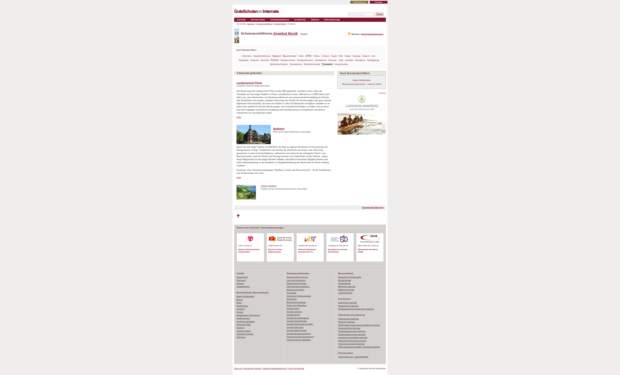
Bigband (276, 56)
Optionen (315, 20)
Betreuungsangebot (295, 290)
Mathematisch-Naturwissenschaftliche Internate (359, 325)
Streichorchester (312, 64)
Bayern (240, 300)
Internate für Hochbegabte (349, 277)
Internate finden (258, 20)
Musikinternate (344, 280)
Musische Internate (346, 322)
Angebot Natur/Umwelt (296, 330)
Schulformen (300, 20)
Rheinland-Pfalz (244, 325)
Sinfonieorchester (279, 64)
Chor (308, 55)
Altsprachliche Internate (348, 319)
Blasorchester (290, 56)
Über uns (238, 368)
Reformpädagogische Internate (352, 331)
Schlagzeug (373, 60)
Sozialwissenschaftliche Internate (352, 338)
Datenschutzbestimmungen (275, 368)
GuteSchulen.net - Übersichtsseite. (353, 357)
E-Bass (316, 56)
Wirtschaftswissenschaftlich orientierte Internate (359, 347)
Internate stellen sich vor (297, 277)
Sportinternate (344, 283)
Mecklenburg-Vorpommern (354, 84)
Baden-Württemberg (362, 80)
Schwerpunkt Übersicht (372, 207)
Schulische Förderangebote (299, 296)
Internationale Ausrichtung (298, 286)
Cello (301, 56)
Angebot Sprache (294, 312)
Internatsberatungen (372, 34)
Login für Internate (296, 368)
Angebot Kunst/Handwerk (298, 318)
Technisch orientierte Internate (351, 344)
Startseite (241, 20)
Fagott (334, 56)
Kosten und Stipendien (297, 305)
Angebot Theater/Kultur (297, 321)
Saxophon (360, 60)
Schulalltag (291, 293)
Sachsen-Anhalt (374, 84)
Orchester (332, 60)
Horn (373, 56)
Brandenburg (242, 306)
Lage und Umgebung (296, 280)
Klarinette (265, 60)
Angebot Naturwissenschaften (300, 324)
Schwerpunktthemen (279, 20)
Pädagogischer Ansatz (296, 283)
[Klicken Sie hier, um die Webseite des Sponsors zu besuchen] (361, 133)
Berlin (239, 303)
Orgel (341, 60)
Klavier (275, 59)
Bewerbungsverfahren (296, 302)
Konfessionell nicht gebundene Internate (356, 309)
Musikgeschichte (288, 60)
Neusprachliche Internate (349, 328)
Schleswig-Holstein (245, 334)
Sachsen (240, 328)
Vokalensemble (341, 64)
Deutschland (242, 277)
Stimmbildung (296, 64)
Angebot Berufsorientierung (299, 334)
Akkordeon (247, 56)
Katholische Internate (347, 303)
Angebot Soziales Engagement (300, 337)
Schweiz (240, 283)
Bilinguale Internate (346, 286)
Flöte (340, 56)
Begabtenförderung (262, 56)
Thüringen (241, 337)
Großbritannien (243, 286)
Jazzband (243, 60)
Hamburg (241, 309)
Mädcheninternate (346, 290)
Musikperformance (305, 60)
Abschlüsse (292, 299)
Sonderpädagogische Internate (352, 334)
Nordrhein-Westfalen (246, 322)
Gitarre (365, 56)
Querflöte (349, 60)
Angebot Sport (293, 308)
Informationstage (332, 20)
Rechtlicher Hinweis (252, 368)
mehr (239, 117)
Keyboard (254, 60)
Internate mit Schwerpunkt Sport (352, 341)
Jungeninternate (345, 293)
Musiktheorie (320, 60)
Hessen (240, 312)
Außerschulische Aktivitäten (299, 340)
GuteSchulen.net (359, 2)
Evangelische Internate (348, 306)
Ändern (304, 34)
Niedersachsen (243, 318)
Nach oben (238, 216)
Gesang (356, 56)
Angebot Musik (280, 24)
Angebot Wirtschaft (295, 327)
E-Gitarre (325, 56)
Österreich (241, 280)
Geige (348, 56)
